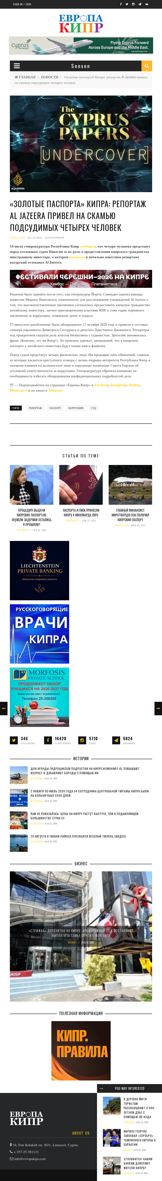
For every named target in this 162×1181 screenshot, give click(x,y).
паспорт (55, 408)
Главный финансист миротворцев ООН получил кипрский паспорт (130, 515)
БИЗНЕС (128, 1173)
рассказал (77, 256)
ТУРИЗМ (128, 1122)
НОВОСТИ (49, 77)
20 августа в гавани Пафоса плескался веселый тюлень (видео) (78, 836)
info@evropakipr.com (30, 1158)
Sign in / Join (22, 4)
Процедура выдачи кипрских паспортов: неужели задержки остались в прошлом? (31, 517)
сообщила (88, 246)
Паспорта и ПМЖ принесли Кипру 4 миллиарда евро (81, 512)
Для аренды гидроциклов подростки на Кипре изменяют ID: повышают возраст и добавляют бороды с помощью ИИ (85, 770)
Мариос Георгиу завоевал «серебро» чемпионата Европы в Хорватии (140, 1138)
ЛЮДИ (127, 1150)
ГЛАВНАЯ (27, 77)
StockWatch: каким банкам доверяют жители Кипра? (138, 1163)
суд (93, 408)
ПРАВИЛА (23, 530)
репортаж (35, 408)
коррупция (76, 408)
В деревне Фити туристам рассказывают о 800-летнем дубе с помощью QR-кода (139, 1108)
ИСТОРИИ (36, 778)
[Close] (101, 1088)
